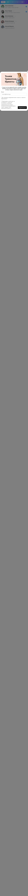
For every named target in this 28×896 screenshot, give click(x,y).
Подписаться (22, 107)
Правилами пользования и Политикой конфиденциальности (6, 103)
